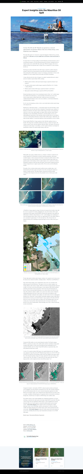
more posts (30, 437)
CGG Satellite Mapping (31, 404)
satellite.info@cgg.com (30, 424)
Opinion (45, 1)
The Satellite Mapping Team (32, 436)
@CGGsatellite (29, 430)
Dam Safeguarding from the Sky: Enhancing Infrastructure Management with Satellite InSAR (26, 457)
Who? (28, 1)
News (32, 1)
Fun (56, 1)
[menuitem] (28, 2)
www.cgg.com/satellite (31, 427)
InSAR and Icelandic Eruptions (26, 463)
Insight (41, 1)
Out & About (51, 1)
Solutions (36, 1)
